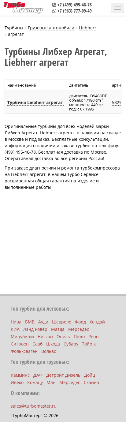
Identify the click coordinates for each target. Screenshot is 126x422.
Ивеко (17, 382)
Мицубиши (22, 336)
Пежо (79, 336)
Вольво (48, 351)
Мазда (58, 329)
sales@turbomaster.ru (34, 406)
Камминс (20, 375)
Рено (93, 336)
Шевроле (61, 322)
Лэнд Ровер (35, 329)
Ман (51, 382)
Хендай (97, 322)
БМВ (30, 322)
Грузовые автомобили (51, 28)
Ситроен (20, 344)
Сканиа (91, 382)
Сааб (37, 344)
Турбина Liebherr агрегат (35, 102)
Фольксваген (24, 351)
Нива (16, 322)
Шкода (53, 344)
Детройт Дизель (63, 375)
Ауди (43, 322)
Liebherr (87, 28)
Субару (71, 344)
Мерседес (78, 329)
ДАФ (38, 375)
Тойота (89, 344)
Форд (80, 322)
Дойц (89, 375)
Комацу (35, 382)
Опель (63, 336)
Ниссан (45, 336)
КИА (15, 329)
